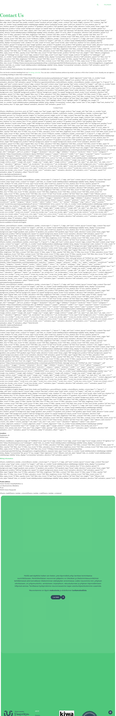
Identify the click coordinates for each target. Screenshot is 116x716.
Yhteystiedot (85, 5)
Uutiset (45, 5)
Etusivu (27, 5)
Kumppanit (65, 5)
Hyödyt (74, 5)
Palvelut (36, 5)
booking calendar (34, 72)
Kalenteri (54, 5)
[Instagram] (110, 712)
